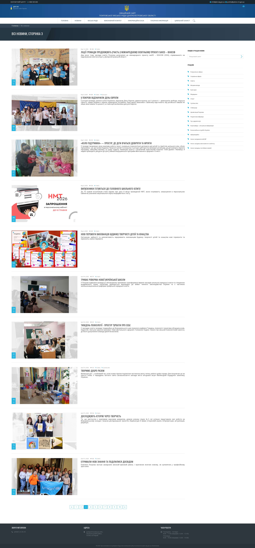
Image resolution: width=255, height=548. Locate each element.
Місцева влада (195, 85)
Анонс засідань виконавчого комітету (202, 143)
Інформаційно (194, 135)
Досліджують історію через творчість (101, 416)
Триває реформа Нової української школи (103, 279)
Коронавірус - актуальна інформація (202, 126)
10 (120, 507)
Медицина (193, 94)
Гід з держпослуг (195, 121)
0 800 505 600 (33, 2)
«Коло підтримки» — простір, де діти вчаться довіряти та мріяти (116, 143)
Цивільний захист (182, 21)
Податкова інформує (197, 117)
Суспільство (106, 367)
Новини (78, 21)
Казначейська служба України (200, 130)
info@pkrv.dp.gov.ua (218, 2)
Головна (64, 21)
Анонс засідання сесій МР (198, 139)
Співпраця (193, 108)
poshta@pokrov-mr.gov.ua (235, 2)
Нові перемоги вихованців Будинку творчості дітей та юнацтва (115, 234)
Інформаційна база (136, 21)
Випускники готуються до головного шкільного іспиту (110, 188)
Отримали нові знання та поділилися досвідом (107, 461)
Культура (104, 94)
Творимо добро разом (92, 370)
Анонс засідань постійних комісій (200, 148)
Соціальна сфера (195, 76)
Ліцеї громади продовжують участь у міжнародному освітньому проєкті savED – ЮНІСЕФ (128, 52)
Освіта (98, 49)
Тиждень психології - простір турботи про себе (105, 325)
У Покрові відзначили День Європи (99, 97)
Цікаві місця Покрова (197, 112)
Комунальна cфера (196, 72)
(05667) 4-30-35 (20, 532)
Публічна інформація (159, 21)
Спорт (192, 99)
